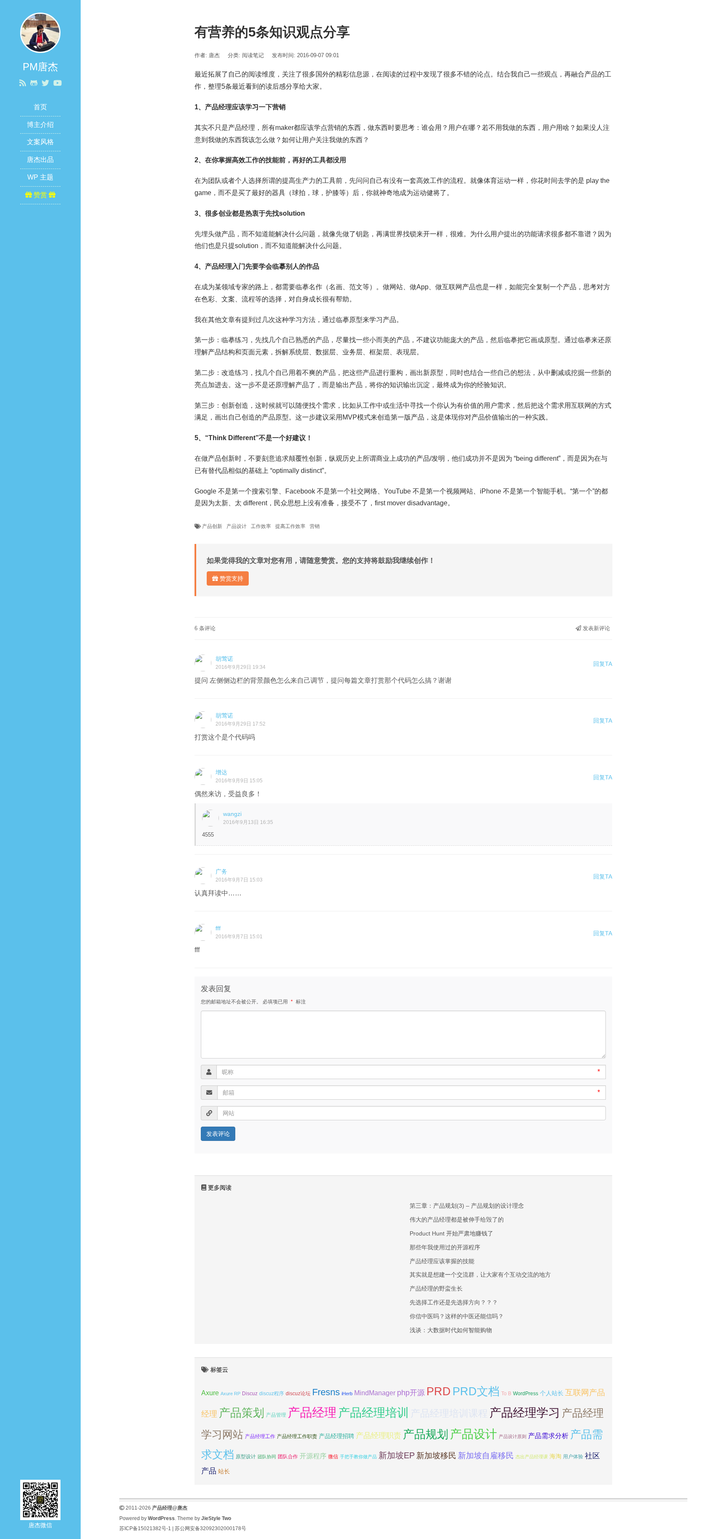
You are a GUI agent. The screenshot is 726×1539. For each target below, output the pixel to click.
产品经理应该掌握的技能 (442, 1261)
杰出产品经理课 (532, 1456)
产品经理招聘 (336, 1436)
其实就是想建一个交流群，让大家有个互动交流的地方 (480, 1274)
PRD (438, 1391)
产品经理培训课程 (449, 1413)
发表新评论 (595, 628)
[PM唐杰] (40, 32)
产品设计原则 (512, 1436)
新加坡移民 (436, 1455)
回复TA (602, 663)
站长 (224, 1471)
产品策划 (241, 1412)
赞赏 (40, 194)
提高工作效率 (290, 526)
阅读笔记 (253, 55)
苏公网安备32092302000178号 (210, 1528)
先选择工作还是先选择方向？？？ (454, 1302)
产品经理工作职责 (297, 1436)
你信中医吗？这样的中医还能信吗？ (457, 1316)
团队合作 (288, 1457)
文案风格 (40, 141)
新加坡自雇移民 (486, 1455)
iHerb (347, 1393)
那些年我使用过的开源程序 (445, 1247)
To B (506, 1393)
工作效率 (261, 526)
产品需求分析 (548, 1435)
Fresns (326, 1392)
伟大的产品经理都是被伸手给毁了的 (457, 1219)
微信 (333, 1457)
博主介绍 (40, 124)
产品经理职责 (378, 1435)
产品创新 (212, 526)
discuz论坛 (298, 1393)
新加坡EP (397, 1455)
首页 (40, 107)
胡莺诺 (224, 658)
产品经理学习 (524, 1412)
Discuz (250, 1393)
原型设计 (246, 1457)
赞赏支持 (230, 578)
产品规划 (425, 1434)
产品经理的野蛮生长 (436, 1288)
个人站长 (551, 1393)
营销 (315, 526)
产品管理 (276, 1415)
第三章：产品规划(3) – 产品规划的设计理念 (467, 1205)
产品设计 (236, 526)
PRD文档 (476, 1391)
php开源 (411, 1393)
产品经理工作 (260, 1436)
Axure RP (230, 1393)
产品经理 (312, 1412)
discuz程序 (271, 1393)
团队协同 (267, 1456)
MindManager (374, 1392)
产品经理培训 (373, 1412)
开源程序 (313, 1456)
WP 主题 (40, 177)
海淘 (555, 1456)
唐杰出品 (40, 159)
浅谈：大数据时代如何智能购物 (451, 1330)
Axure (210, 1392)
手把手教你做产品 (358, 1456)
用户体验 (573, 1457)
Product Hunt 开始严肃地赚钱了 (451, 1233)
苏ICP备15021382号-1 (145, 1528)
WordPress (525, 1393)
